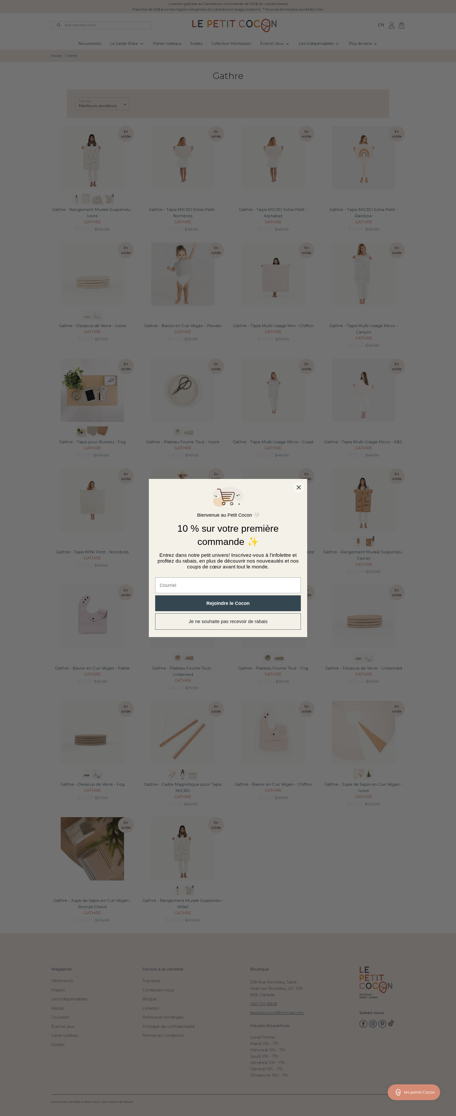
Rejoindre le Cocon (228, 603)
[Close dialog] (298, 487)
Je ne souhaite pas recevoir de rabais (228, 621)
